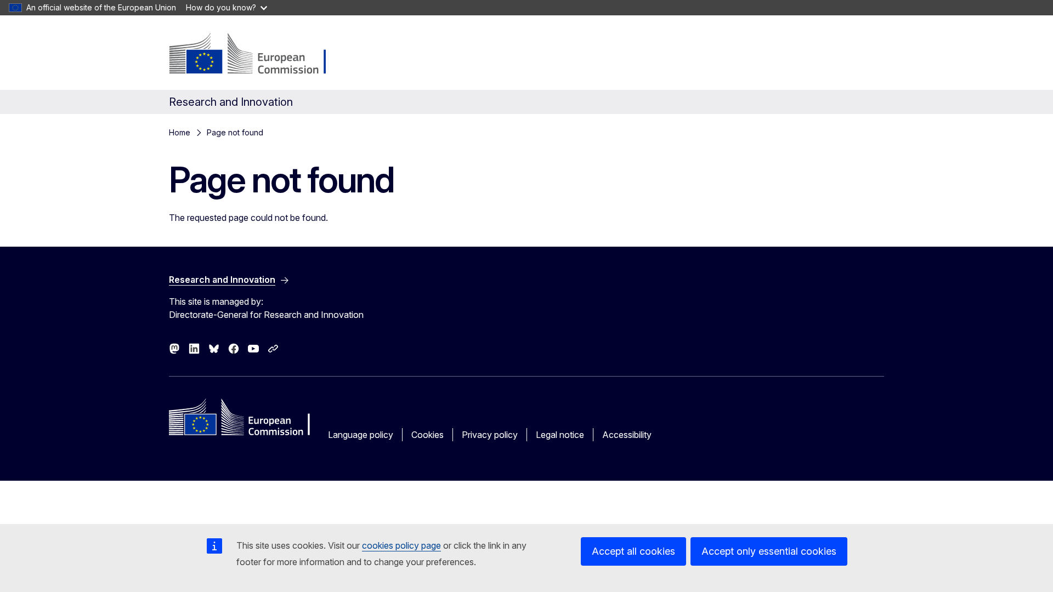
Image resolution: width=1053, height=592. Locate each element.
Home (179, 132)
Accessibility (627, 434)
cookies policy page (401, 545)
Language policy (360, 434)
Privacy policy (490, 434)
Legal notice (560, 434)
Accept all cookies (633, 551)
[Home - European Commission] (257, 55)
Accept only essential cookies (768, 551)
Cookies (427, 434)
